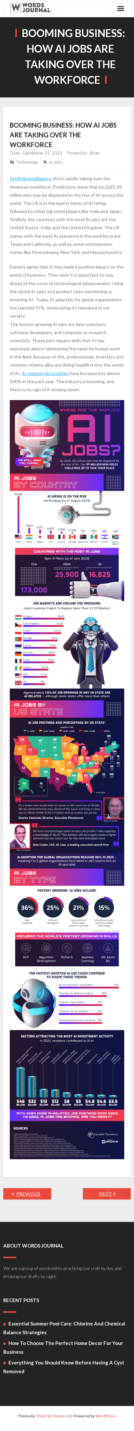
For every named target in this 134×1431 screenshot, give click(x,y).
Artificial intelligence (30, 178)
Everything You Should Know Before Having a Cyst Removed (63, 1367)
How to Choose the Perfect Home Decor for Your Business (63, 1347)
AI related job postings (45, 373)
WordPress (105, 1415)
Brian (95, 153)
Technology (27, 162)
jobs (58, 162)
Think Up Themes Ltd (54, 1415)
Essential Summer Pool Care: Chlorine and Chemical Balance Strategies (64, 1328)
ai (50, 162)
